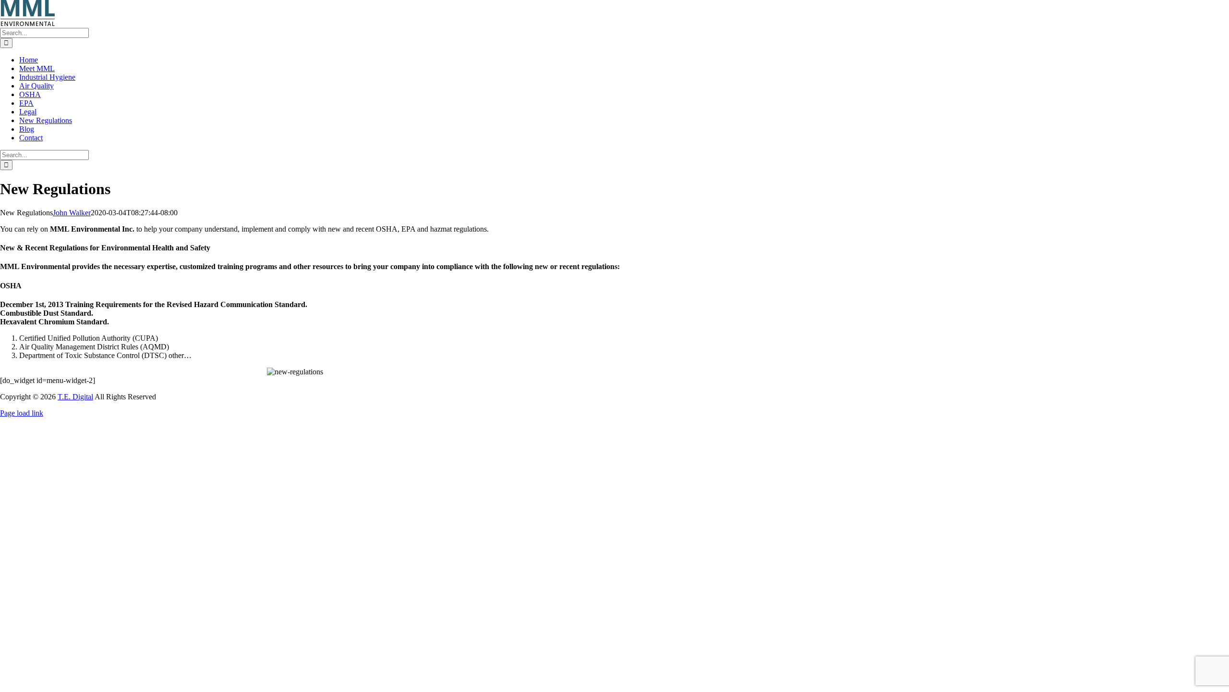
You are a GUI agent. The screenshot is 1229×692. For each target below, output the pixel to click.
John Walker (72, 213)
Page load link (21, 413)
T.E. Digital (75, 397)
